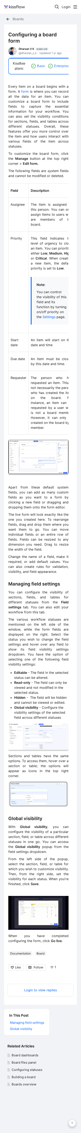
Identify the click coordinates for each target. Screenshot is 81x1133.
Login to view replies (40, 990)
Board (41, 953)
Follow (38, 967)
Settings (49, 317)
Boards (18, 19)
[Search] (57, 7)
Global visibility (25, 818)
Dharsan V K (33, 48)
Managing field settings (34, 584)
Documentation (20, 953)
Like (18, 967)
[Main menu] (75, 7)
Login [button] (66, 7)
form (25, 91)
